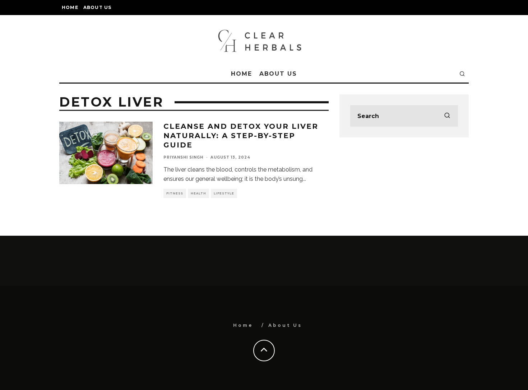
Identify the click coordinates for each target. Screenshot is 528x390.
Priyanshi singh (183, 157)
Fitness (174, 193)
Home (70, 7)
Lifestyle (224, 193)
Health (198, 193)
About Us (97, 7)
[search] (447, 116)
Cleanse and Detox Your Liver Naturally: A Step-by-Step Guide (240, 135)
